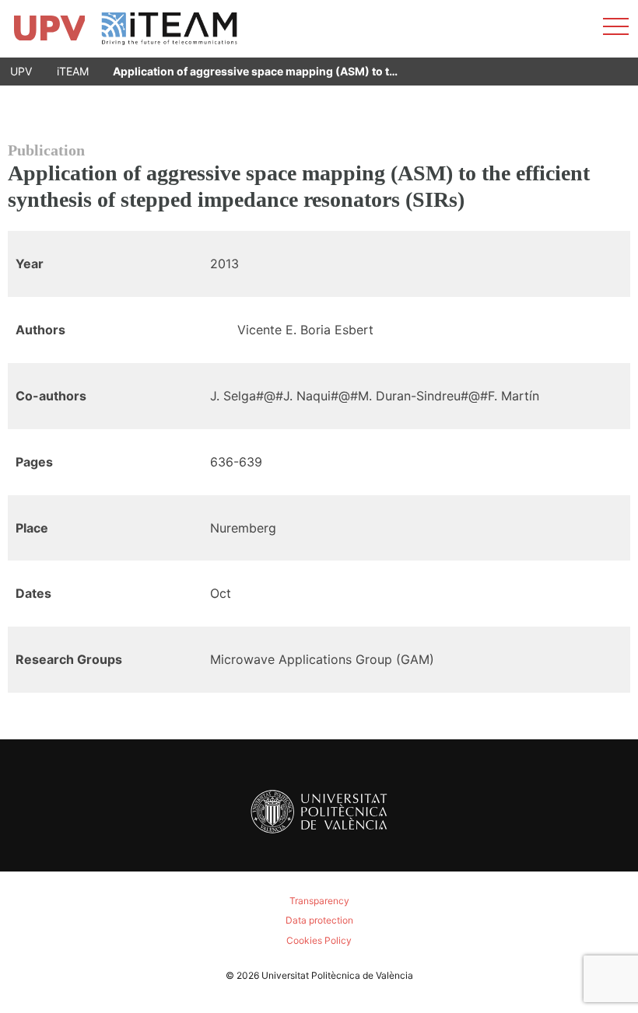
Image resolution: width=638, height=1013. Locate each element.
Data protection (319, 920)
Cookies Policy (319, 940)
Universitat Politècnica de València (337, 975)
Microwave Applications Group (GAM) (322, 659)
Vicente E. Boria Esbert (305, 329)
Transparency (319, 900)
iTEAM (73, 71)
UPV (21, 71)
